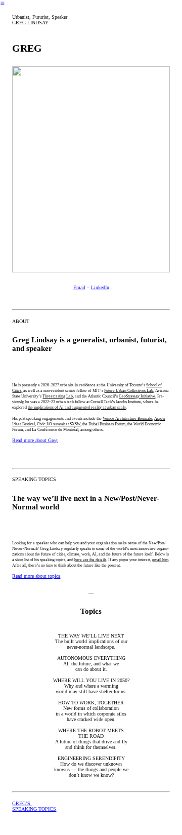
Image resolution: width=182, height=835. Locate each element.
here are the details (90, 560)
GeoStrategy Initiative (137, 396)
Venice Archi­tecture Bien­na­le (127, 418)
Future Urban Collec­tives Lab (128, 390)
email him (160, 560)
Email (79, 287)
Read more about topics (36, 576)
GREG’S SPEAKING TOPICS (34, 806)
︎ (2, 3)
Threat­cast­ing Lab (57, 396)
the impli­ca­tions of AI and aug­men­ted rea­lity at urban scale (77, 407)
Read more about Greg (35, 440)
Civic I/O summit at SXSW (58, 424)
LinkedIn (100, 287)
